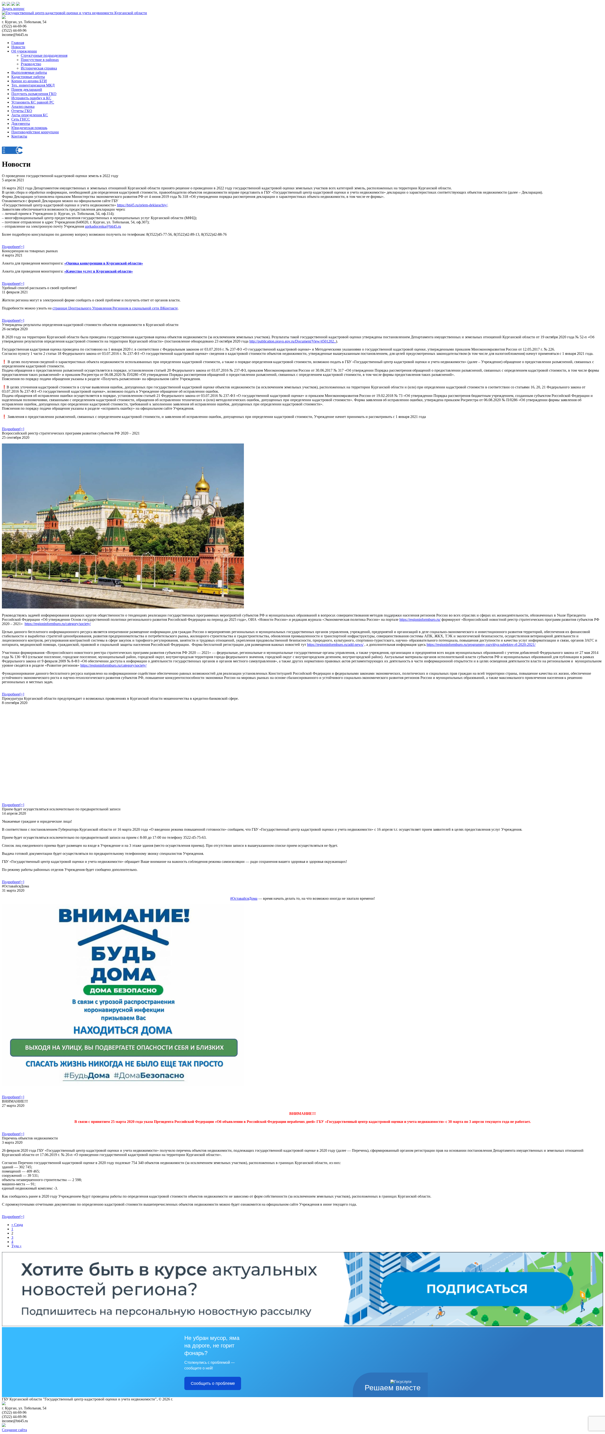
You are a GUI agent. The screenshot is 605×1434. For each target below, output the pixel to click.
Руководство (31, 64)
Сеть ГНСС (20, 119)
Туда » (16, 1246)
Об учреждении (24, 51)
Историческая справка (39, 68)
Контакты (19, 136)
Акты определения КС (29, 115)
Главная (17, 43)
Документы (20, 124)
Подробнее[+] (13, 247)
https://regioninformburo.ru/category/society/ (58, 624)
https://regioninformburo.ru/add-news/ (335, 645)
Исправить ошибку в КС (31, 98)
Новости (18, 47)
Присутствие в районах (40, 60)
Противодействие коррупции (35, 132)
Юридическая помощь (29, 128)
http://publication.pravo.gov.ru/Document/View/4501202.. (292, 341)
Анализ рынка (23, 106)
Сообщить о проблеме (213, 1383)
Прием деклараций (26, 89)
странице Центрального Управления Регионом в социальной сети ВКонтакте (115, 308)
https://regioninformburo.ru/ (420, 619)
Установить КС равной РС (32, 102)
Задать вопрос (13, 9)
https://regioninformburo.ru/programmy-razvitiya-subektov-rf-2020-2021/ (481, 645)
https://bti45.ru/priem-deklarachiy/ (142, 205)
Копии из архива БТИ (29, 81)
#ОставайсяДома (243, 898)
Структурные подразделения (44, 55)
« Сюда (17, 1225)
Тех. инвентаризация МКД (33, 85)
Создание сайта (14, 1430)
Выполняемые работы (29, 72)
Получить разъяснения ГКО (33, 94)
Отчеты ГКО (21, 111)
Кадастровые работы (28, 77)
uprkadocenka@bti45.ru (103, 226)
